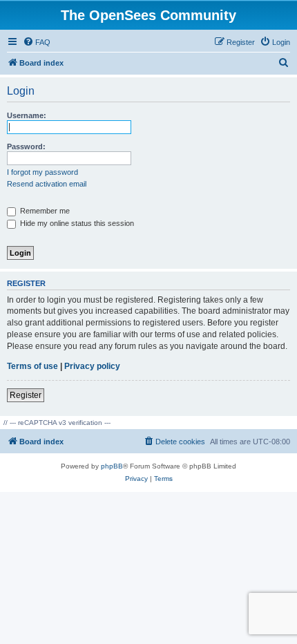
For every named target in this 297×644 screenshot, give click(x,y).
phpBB (112, 466)
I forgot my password (42, 172)
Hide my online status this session (76, 223)
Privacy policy (92, 366)
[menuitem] (36, 42)
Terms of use (32, 366)
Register (25, 395)
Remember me (44, 211)
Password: (26, 146)
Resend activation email (46, 184)
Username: (26, 115)
